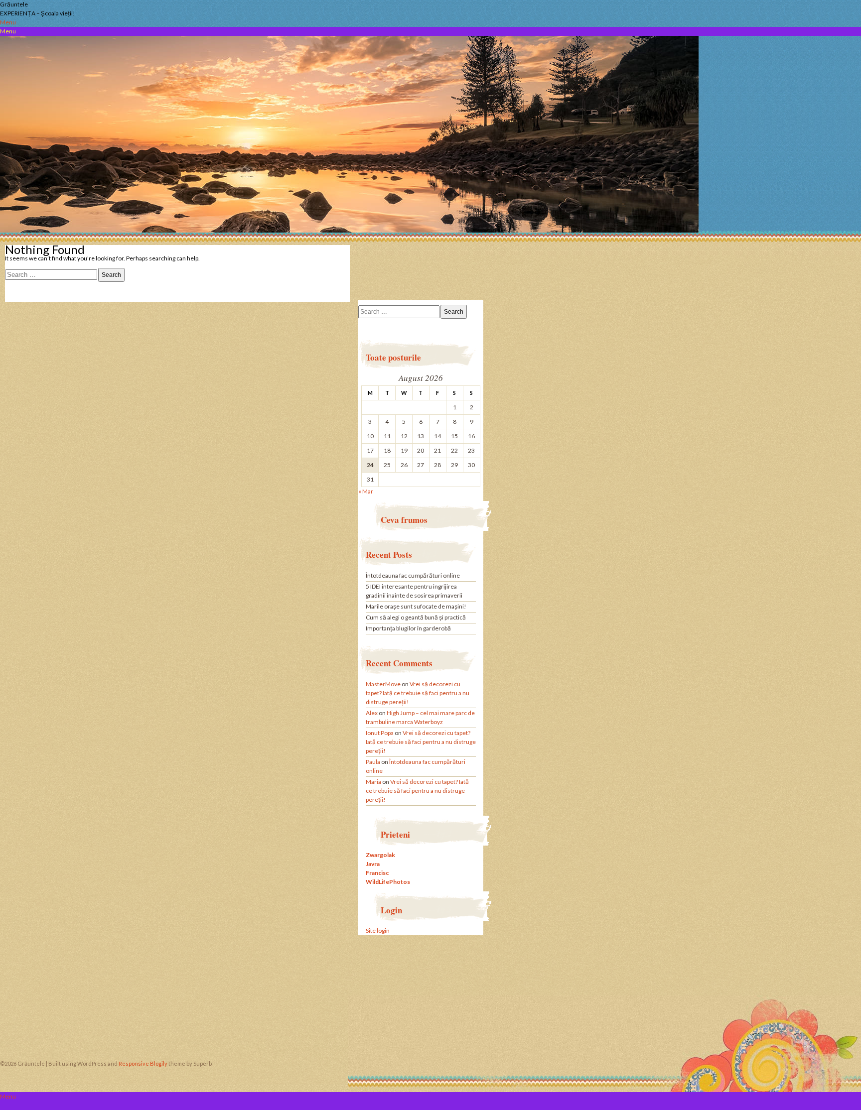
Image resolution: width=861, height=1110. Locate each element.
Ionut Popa (380, 733)
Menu (8, 22)
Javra (373, 863)
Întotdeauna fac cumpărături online (413, 575)
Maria (373, 781)
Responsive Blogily (143, 1063)
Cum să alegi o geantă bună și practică (416, 617)
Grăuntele (14, 4)
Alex (372, 713)
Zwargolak (380, 855)
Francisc (377, 872)
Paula (373, 761)
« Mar (365, 491)
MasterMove (383, 684)
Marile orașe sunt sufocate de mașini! (416, 606)
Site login (378, 930)
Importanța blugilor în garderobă (408, 628)
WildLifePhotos (388, 881)
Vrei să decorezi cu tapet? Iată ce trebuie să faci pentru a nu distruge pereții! (417, 693)
